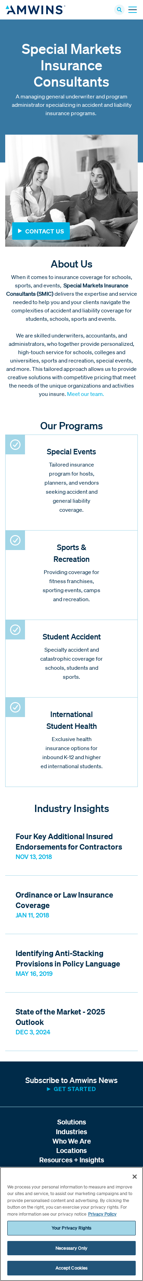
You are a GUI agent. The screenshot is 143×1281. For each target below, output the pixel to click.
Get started (75, 1088)
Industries (71, 1131)
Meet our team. (85, 393)
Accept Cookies (72, 1268)
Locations (71, 1150)
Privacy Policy (102, 1214)
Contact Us (44, 231)
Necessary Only (71, 1248)
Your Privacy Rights (71, 1228)
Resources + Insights (71, 1159)
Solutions (71, 1121)
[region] (71, 1224)
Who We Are (71, 1141)
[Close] (134, 1176)
